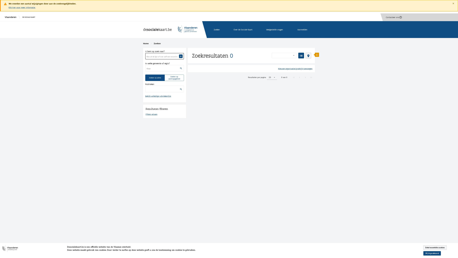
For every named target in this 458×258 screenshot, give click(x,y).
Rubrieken (149, 84)
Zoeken (157, 43)
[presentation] (301, 55)
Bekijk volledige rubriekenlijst (158, 96)
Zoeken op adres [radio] (155, 78)
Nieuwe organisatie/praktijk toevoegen (295, 68)
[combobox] (163, 57)
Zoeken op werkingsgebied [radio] (174, 78)
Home (146, 43)
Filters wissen (151, 114)
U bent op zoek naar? (155, 51)
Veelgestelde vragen (274, 29)
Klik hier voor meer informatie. (22, 7)
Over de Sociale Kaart (243, 29)
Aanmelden (302, 29)
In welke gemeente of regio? (157, 63)
